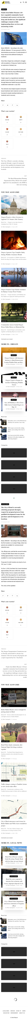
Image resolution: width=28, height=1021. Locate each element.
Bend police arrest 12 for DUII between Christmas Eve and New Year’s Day (17, 421)
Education (6, 1013)
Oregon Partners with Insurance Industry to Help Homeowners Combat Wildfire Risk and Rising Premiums (14, 360)
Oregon (4, 9)
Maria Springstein (6, 226)
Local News (5, 504)
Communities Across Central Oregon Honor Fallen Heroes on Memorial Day (12, 326)
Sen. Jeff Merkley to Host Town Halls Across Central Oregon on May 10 (14, 405)
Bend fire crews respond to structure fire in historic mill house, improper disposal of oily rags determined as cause (14, 881)
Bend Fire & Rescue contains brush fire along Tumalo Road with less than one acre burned (14, 859)
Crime (23, 1010)
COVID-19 (18, 1010)
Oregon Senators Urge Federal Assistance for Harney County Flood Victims (13, 291)
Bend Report (15, 1017)
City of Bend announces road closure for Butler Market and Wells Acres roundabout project (14, 823)
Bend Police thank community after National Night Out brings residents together (11, 747)
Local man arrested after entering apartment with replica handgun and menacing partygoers (16, 436)
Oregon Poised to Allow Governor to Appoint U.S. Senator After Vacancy (12, 218)
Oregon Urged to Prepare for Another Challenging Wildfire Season (14, 382)
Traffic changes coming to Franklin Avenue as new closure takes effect (14, 785)
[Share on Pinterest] (12, 595)
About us (22, 1013)
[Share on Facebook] (3, 595)
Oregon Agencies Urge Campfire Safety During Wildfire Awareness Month (13, 253)
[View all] (14, 453)
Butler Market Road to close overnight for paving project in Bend (13, 711)
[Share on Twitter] (7, 595)
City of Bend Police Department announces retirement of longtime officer (14, 903)
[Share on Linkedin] (17, 595)
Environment (14, 1013)
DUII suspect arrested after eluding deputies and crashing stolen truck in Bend (16, 429)
